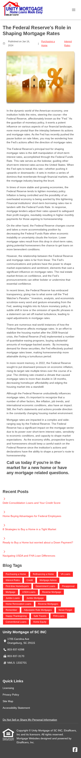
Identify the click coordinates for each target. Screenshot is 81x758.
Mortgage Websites (28, 738)
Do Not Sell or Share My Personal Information (30, 719)
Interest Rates (68, 43)
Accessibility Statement (16, 707)
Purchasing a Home (48, 43)
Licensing (8, 687)
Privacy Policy (11, 694)
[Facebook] (75, 750)
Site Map (8, 701)
